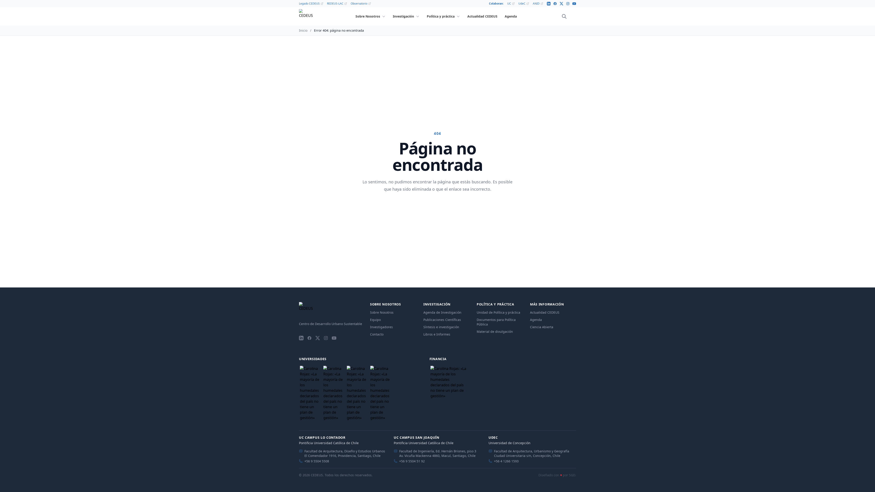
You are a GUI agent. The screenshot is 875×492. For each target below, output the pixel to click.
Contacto (376, 334)
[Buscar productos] (564, 16)
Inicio (303, 30)
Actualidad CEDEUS (544, 312)
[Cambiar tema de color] (570, 16)
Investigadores (381, 327)
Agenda (536, 320)
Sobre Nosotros (382, 312)
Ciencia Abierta (541, 327)
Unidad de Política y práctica (498, 312)
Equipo (375, 320)
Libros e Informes (436, 334)
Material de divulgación (495, 331)
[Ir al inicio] (306, 16)
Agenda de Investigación (442, 312)
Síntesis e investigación (441, 327)
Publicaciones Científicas (442, 320)
